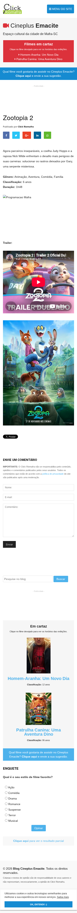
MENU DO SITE (61, 9)
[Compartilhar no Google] (27, 135)
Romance (14, 804)
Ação (11, 787)
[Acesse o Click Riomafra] (12, 9)
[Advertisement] (38, 603)
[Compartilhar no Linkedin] (37, 135)
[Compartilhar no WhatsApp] (47, 135)
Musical (13, 820)
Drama (12, 798)
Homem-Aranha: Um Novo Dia (39, 54)
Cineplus (33, 25)
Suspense (14, 809)
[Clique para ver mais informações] (39, 655)
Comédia (14, 793)
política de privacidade (53, 474)
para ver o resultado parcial (38, 840)
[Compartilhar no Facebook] (6, 135)
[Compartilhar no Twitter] (16, 135)
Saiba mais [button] (63, 897)
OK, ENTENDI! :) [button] (38, 904)
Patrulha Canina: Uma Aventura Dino (39, 59)
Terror (12, 815)
